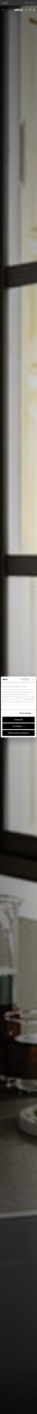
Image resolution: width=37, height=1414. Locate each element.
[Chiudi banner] (34, 679)
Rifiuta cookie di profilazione (18, 733)
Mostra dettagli (25, 713)
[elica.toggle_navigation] (3, 10)
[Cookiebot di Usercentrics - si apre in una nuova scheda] (21, 679)
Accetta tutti (18, 719)
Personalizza (17, 726)
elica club (5, 3)
